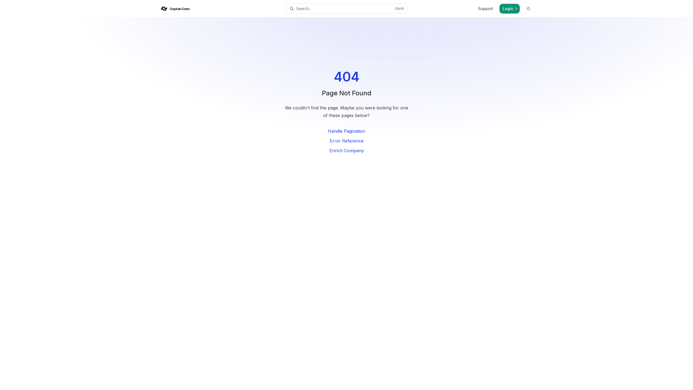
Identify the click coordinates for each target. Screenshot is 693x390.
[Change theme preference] (528, 8)
